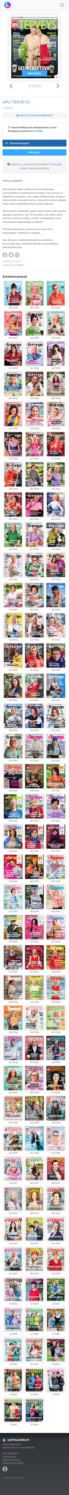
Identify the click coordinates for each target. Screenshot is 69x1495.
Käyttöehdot (11, 1453)
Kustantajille (11, 1460)
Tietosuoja (9, 1457)
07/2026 (37, 130)
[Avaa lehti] (13, 293)
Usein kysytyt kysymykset (19, 1447)
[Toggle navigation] (61, 5)
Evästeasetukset (13, 1463)
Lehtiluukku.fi (18, 1440)
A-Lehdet (18, 265)
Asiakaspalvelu (12, 1444)
